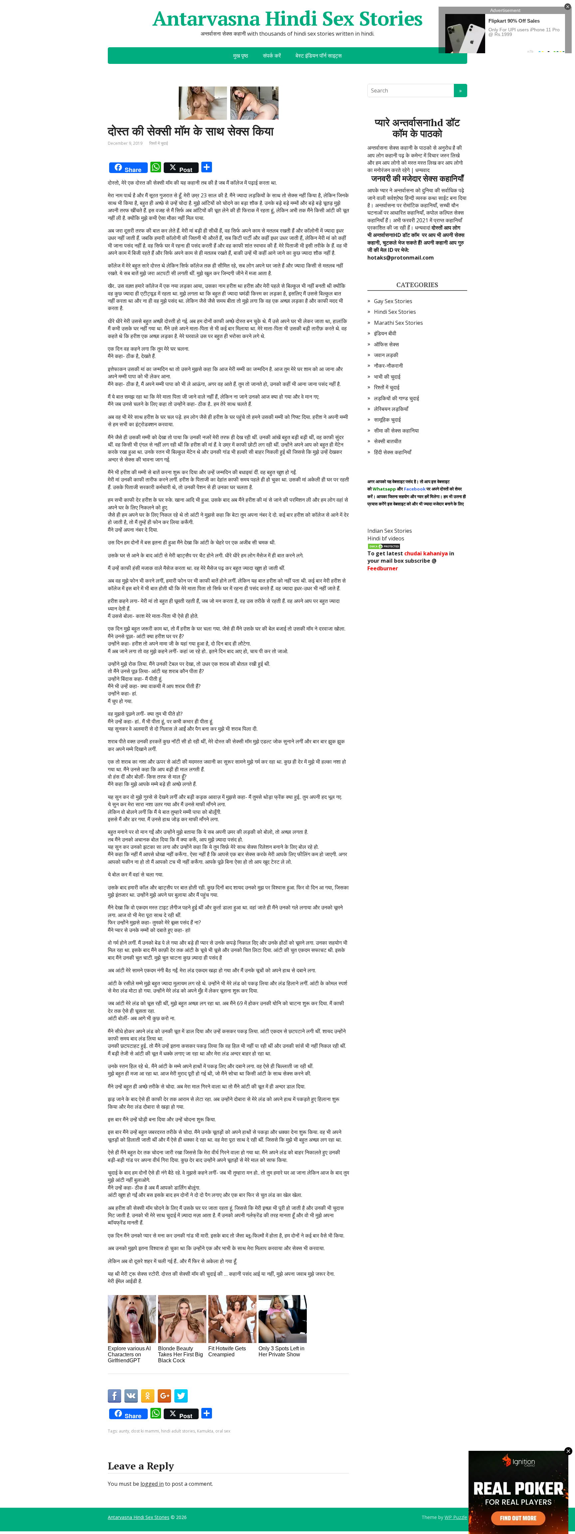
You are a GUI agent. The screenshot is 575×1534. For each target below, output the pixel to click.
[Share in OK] (147, 1396)
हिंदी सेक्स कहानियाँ (392, 452)
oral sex (222, 1431)
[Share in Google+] (164, 1396)
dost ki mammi (145, 1431)
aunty (124, 1431)
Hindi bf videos (385, 538)
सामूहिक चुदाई (387, 419)
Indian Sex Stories (389, 530)
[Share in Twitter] (181, 1396)
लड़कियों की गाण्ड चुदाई (396, 398)
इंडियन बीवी (385, 333)
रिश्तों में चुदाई (158, 143)
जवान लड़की (386, 355)
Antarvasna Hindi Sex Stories (287, 18)
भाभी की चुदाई (387, 376)
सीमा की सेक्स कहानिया (396, 430)
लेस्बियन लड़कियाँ (391, 409)
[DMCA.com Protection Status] (384, 545)
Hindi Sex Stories (395, 311)
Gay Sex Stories (393, 301)
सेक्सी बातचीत (387, 441)
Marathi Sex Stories (398, 322)
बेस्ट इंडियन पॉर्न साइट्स (318, 55)
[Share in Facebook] (114, 1396)
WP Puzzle (456, 1517)
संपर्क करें (272, 55)
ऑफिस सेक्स (386, 344)
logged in (152, 1483)
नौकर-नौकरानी (388, 365)
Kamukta (205, 1431)
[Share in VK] (131, 1396)
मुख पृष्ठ (240, 55)
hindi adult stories (178, 1431)
